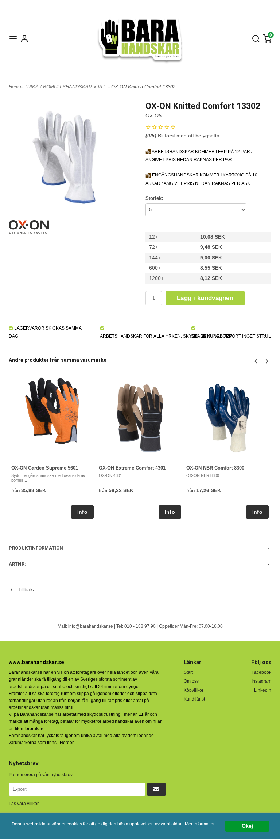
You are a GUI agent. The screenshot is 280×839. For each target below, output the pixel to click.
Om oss (191, 681)
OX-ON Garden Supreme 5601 (44, 468)
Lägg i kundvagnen (205, 298)
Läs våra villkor (24, 803)
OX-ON (153, 115)
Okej (247, 826)
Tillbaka (25, 589)
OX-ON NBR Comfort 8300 (215, 468)
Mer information (200, 824)
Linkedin (262, 690)
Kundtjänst (194, 699)
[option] (52, 447)
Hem (14, 87)
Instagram (261, 681)
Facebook (261, 672)
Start (188, 672)
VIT (101, 87)
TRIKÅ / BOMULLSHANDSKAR (58, 87)
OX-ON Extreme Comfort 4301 (132, 468)
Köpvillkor (193, 690)
